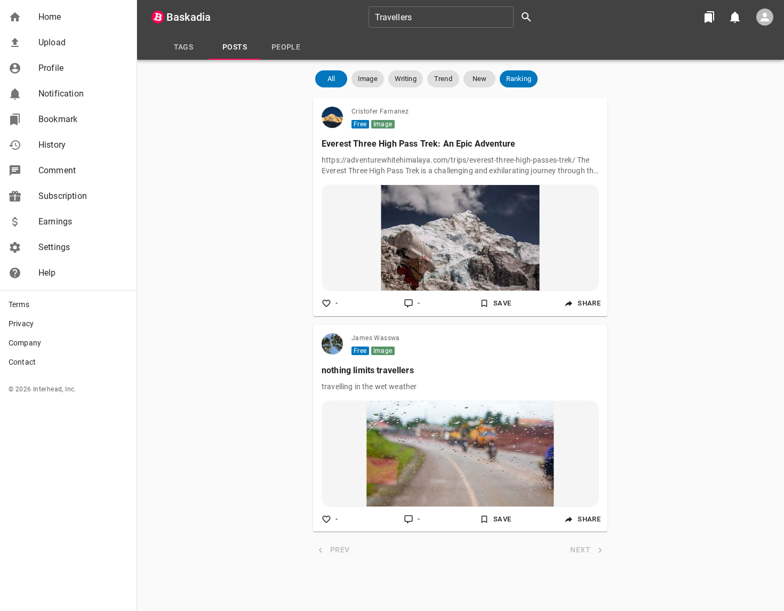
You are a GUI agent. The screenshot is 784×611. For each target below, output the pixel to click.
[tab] (183, 47)
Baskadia (188, 17)
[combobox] (454, 17)
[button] (68, 17)
